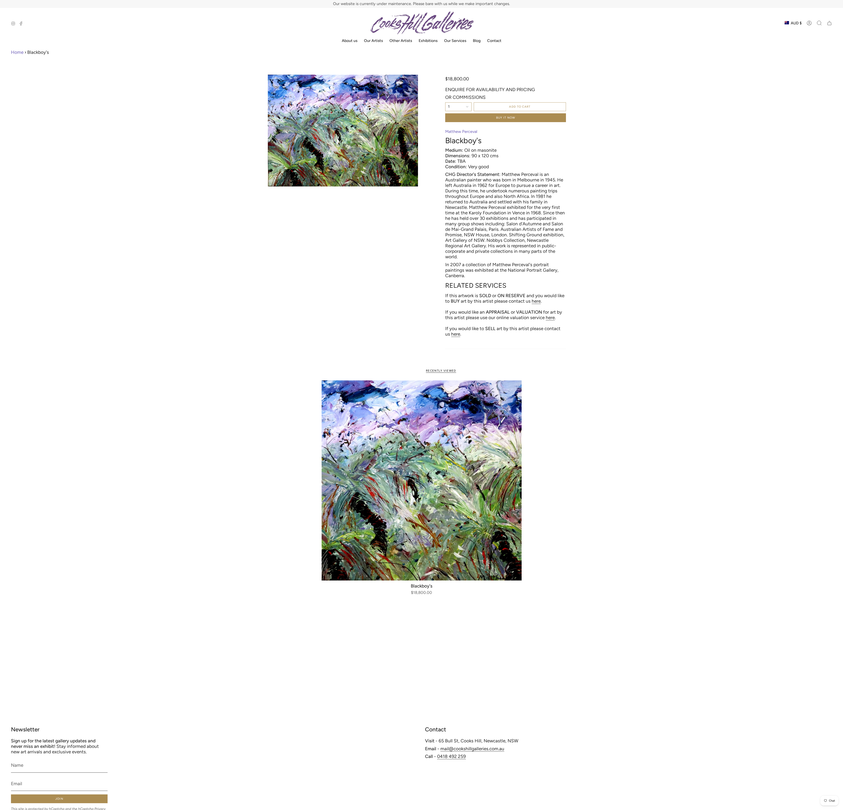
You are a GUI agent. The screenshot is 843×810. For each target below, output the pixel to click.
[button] (819, 23)
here (536, 301)
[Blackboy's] (422, 480)
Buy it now (505, 117)
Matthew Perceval (461, 131)
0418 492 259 (451, 756)
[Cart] (829, 23)
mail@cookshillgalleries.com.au (472, 748)
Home (17, 52)
